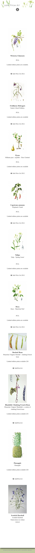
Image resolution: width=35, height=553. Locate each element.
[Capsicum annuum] (17, 191)
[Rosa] (17, 293)
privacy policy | (18, 550)
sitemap (5, 550)
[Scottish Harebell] (17, 499)
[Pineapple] (17, 445)
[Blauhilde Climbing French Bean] (17, 388)
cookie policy (10, 550)
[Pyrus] (17, 141)
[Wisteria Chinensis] (17, 41)
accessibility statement (27, 550)
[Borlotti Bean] (17, 341)
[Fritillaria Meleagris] (17, 92)
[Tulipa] (17, 241)
